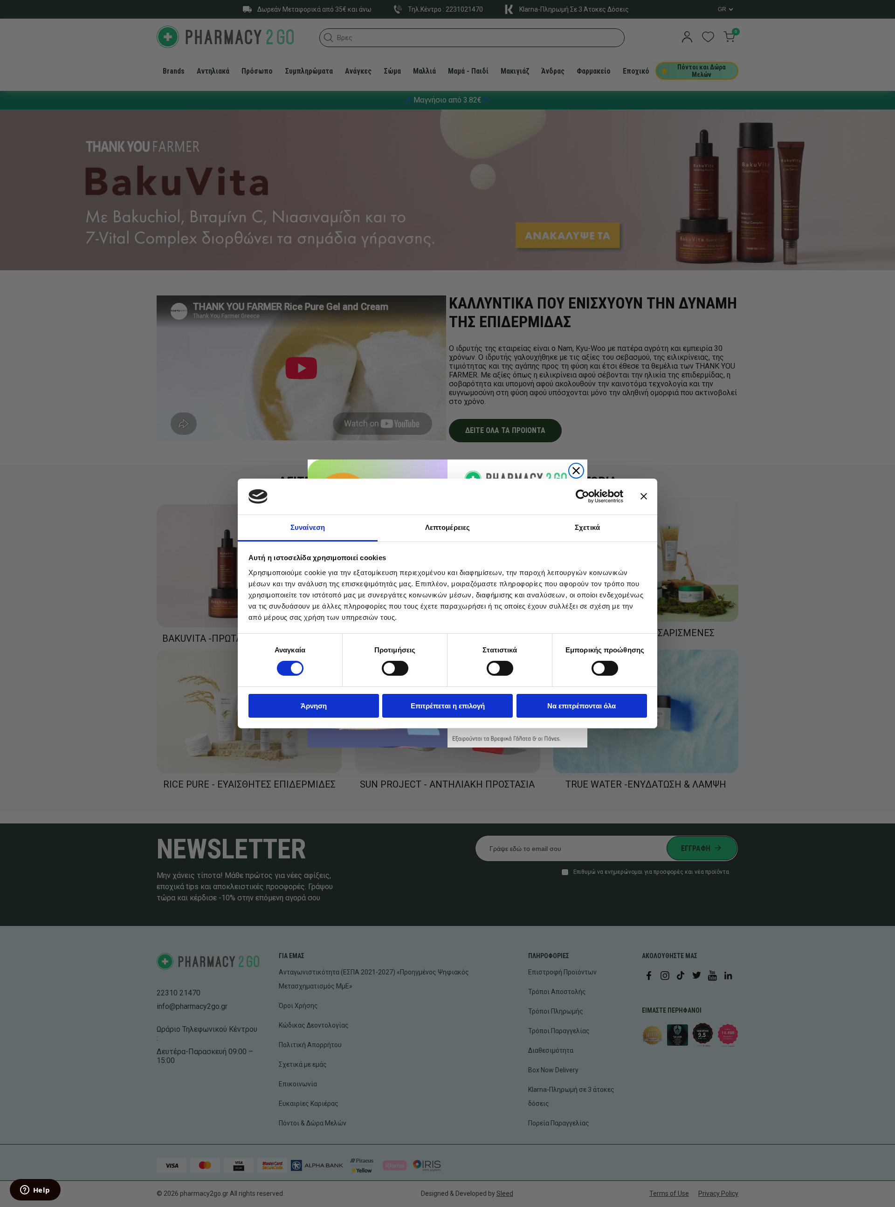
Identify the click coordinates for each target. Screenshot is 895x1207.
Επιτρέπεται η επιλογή (448, 706)
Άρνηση (314, 706)
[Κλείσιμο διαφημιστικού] (643, 496)
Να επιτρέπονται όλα (581, 706)
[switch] (395, 668)
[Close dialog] (576, 470)
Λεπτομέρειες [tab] (447, 527)
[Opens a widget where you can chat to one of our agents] (35, 1190)
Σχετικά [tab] (587, 527)
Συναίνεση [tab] (307, 527)
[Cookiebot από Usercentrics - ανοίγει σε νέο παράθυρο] (582, 496)
